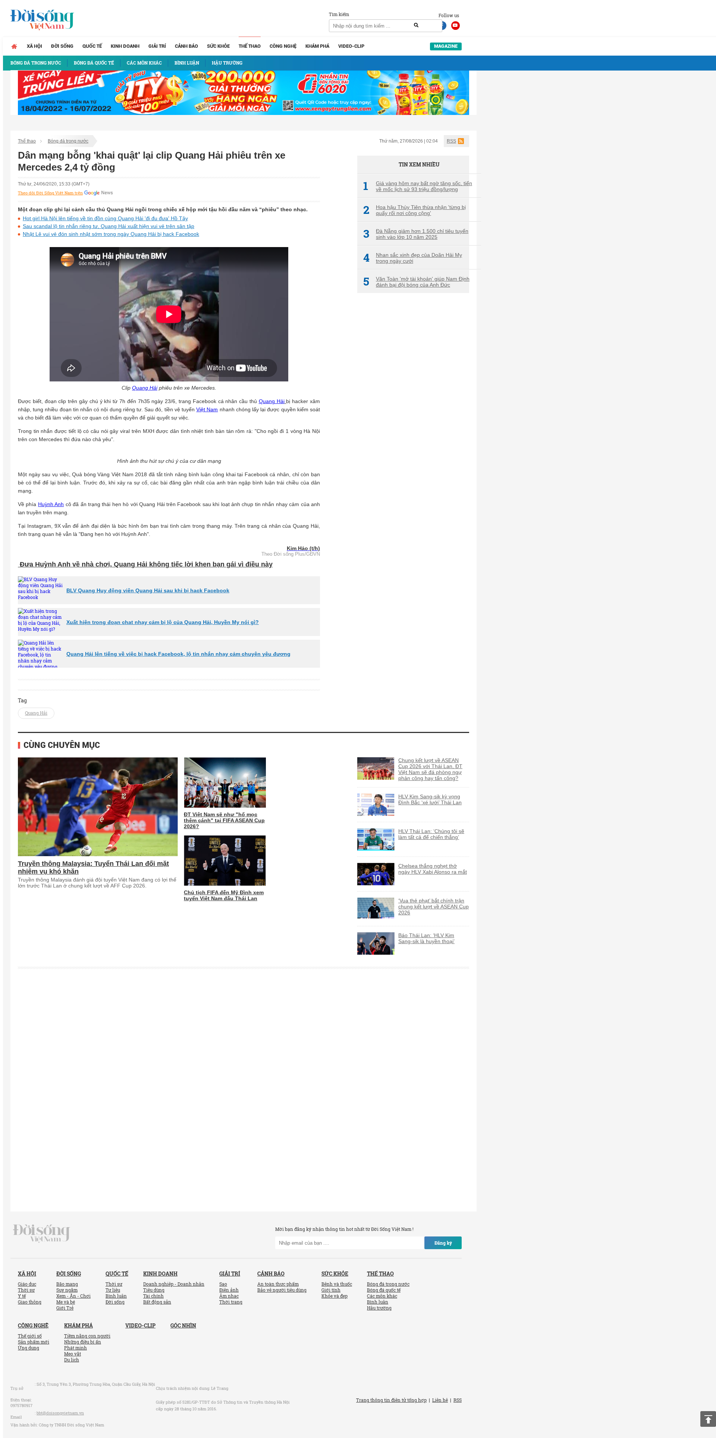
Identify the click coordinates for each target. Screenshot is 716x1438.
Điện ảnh (229, 1290)
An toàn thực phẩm (278, 1284)
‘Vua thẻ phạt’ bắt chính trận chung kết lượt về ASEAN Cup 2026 (433, 906)
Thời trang (230, 1302)
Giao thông (29, 1302)
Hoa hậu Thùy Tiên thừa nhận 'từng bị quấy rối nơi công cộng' (414, 210)
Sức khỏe (218, 46)
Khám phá (317, 46)
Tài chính (153, 1296)
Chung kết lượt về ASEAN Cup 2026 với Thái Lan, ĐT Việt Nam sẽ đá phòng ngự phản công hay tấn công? (430, 769)
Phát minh (75, 1348)
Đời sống (62, 46)
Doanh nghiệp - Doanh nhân (173, 1284)
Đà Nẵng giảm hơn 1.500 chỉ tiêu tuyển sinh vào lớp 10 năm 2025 (415, 234)
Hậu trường (379, 1308)
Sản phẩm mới (33, 1342)
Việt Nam (207, 409)
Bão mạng (67, 1284)
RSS (451, 141)
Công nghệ (283, 46)
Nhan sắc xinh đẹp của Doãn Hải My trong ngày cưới (412, 258)
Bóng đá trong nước (68, 141)
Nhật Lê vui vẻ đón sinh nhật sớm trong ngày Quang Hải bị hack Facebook (111, 234)
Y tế (22, 1296)
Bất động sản (157, 1302)
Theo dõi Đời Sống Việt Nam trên (50, 193)
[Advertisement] (413, 424)
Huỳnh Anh (51, 504)
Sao (223, 1284)
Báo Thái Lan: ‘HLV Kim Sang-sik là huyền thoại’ (426, 938)
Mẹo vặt (72, 1354)
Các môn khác (382, 1296)
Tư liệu (113, 1290)
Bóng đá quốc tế (384, 1290)
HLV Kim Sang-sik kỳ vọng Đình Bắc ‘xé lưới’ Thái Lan (430, 799)
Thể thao (250, 46)
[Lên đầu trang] (708, 1419)
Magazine (446, 46)
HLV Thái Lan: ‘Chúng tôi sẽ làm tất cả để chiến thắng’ (431, 834)
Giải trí (157, 46)
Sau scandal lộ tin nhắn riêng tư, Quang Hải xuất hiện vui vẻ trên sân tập (108, 226)
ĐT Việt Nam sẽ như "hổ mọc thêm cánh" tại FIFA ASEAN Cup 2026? (224, 820)
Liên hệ (440, 1400)
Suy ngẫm (67, 1290)
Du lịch (71, 1360)
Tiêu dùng (153, 1290)
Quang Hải (144, 388)
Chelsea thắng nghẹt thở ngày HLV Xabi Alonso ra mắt (432, 869)
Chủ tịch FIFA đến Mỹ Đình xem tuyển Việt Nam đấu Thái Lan (224, 895)
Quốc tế (92, 46)
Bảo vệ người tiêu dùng (282, 1290)
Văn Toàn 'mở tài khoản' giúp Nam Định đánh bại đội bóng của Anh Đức (416, 282)
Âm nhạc (229, 1296)
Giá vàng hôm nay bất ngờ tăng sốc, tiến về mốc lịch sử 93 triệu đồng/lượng (417, 186)
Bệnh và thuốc (336, 1284)
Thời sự (26, 1290)
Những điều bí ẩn (82, 1342)
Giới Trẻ (64, 1308)
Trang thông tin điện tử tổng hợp (391, 1400)
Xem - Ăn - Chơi (73, 1296)
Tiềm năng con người (87, 1336)
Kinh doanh (125, 46)
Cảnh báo (186, 46)
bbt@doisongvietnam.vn (60, 1413)
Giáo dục (27, 1284)
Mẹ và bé (65, 1302)
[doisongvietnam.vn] (41, 1233)
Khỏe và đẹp (334, 1296)
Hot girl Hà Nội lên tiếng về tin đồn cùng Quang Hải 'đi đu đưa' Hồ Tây (105, 218)
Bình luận (116, 1296)
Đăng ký (443, 1243)
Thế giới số (30, 1336)
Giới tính (330, 1290)
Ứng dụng (28, 1348)
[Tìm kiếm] (416, 25)
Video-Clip (351, 46)
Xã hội (34, 46)
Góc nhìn (183, 1325)
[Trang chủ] (14, 46)
